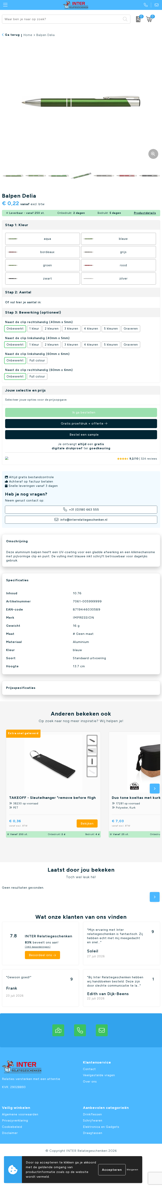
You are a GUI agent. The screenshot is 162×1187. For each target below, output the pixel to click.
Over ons (90, 1081)
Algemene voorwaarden (20, 1114)
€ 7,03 (121, 823)
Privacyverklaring (15, 1120)
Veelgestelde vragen (99, 1075)
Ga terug (12, 35)
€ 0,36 (18, 823)
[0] (137, 19)
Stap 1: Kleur (16, 225)
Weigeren (132, 1169)
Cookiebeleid (12, 1127)
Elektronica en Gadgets (101, 1127)
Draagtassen (92, 1133)
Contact (89, 1069)
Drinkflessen (92, 1114)
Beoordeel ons (40, 955)
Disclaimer (10, 1133)
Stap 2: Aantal (18, 292)
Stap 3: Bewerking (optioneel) (33, 312)
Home (28, 35)
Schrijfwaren (92, 1120)
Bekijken (87, 823)
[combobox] (62, 19)
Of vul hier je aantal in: (23, 302)
